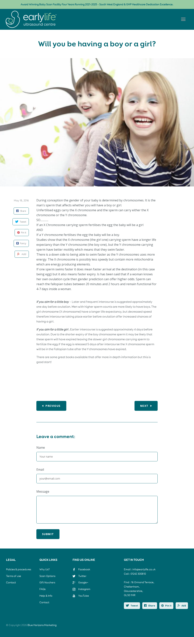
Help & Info (45, 595)
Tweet (134, 605)
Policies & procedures (18, 569)
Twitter (82, 576)
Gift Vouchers (47, 582)
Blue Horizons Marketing (41, 625)
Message (42, 491)
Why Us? (44, 569)
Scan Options (47, 576)
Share (151, 605)
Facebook (84, 569)
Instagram (84, 589)
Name (40, 447)
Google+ (83, 582)
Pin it (168, 605)
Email (40, 469)
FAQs (42, 589)
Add (183, 605)
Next (144, 406)
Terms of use (13, 576)
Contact (11, 582)
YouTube (83, 595)
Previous (52, 406)
